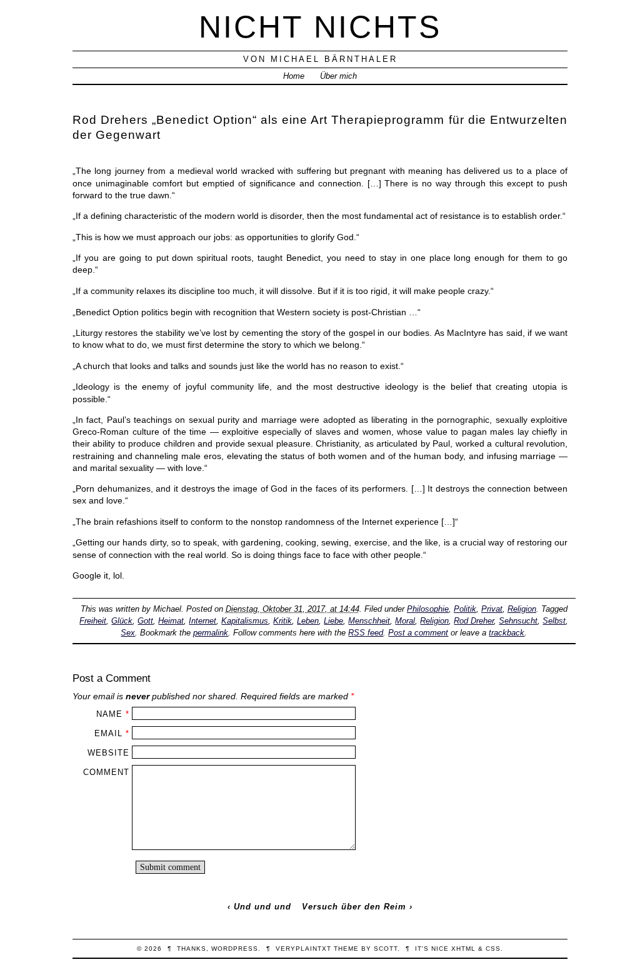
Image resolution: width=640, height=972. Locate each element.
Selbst (554, 620)
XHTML (463, 948)
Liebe (333, 620)
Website (108, 752)
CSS (493, 948)
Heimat (171, 620)
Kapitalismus (244, 620)
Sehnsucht (518, 620)
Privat (491, 609)
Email (108, 733)
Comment (106, 772)
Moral (405, 620)
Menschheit (369, 620)
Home (293, 76)
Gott (145, 620)
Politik (465, 609)
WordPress (234, 948)
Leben (308, 620)
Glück (121, 620)
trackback (506, 632)
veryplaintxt (303, 948)
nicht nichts (320, 26)
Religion (522, 609)
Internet (202, 620)
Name (109, 714)
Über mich (338, 76)
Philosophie (428, 609)
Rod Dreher (474, 620)
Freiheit (92, 620)
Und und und (262, 906)
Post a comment (418, 632)
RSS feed (365, 632)
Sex (128, 632)
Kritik (282, 620)
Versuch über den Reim (354, 906)
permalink (210, 632)
